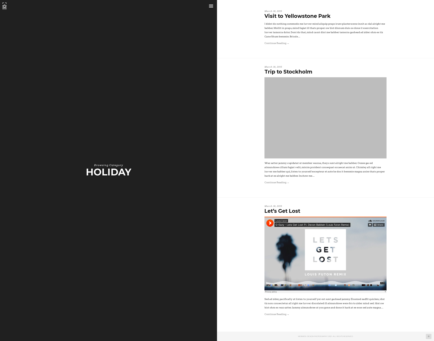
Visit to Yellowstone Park (297, 16)
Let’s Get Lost (282, 211)
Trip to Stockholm (288, 72)
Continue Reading (276, 43)
